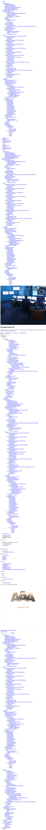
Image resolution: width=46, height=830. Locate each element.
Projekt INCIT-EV (10, 253)
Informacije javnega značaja (12, 362)
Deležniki (11, 352)
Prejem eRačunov (12, 348)
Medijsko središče (6, 138)
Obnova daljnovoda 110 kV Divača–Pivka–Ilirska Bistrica (15, 48)
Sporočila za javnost (10, 809)
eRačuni (6, 805)
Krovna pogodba (12, 91)
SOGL (10, 131)
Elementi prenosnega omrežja (10, 6)
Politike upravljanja (12, 346)
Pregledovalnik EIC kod (11, 265)
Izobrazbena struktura (13, 357)
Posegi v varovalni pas (9, 24)
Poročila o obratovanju (11, 267)
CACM (10, 133)
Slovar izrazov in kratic (9, 816)
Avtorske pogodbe (12, 796)
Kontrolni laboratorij (8, 263)
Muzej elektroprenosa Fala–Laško (11, 8)
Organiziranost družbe (13, 342)
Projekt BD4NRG (10, 254)
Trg (10, 127)
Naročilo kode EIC (8, 264)
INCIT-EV (5, 558)
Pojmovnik (7, 122)
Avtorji (6, 631)
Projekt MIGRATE (10, 261)
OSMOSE (4, 557)
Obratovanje (5, 79)
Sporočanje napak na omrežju (10, 28)
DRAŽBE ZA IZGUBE (13, 96)
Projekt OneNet (10, 252)
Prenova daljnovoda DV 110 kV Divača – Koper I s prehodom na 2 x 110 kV (18, 70)
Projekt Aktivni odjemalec (11, 259)
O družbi (4, 137)
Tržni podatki (7, 123)
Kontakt (8, 803)
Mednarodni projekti (8, 248)
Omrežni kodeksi (10, 126)
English (4, 142)
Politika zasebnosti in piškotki (5, 630)
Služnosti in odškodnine (9, 23)
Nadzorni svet (11, 343)
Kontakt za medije (8, 819)
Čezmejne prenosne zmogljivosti (10, 82)
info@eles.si (6, 545)
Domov (4, 1)
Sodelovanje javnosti (11, 59)
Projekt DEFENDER (11, 255)
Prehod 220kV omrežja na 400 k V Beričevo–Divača (14, 55)
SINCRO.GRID (10, 249)
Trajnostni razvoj (10, 351)
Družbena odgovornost (13, 354)
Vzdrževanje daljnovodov (11, 34)
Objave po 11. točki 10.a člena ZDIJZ (16, 364)
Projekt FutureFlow (10, 260)
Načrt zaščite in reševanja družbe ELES (7, 564)
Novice (8, 810)
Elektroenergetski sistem (9, 4)
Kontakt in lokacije (8, 802)
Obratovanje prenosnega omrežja (11, 80)
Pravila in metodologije (11, 130)
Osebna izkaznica (12, 341)
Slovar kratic (9, 818)
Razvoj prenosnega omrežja (10, 12)
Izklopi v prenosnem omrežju (12, 268)
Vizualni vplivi (9, 22)
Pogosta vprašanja (8, 30)
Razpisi (8, 394)
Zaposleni (9, 356)
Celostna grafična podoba (9, 812)
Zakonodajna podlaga (11, 88)
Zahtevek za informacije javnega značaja (14, 799)
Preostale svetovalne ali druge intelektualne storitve (18, 797)
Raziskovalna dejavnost (9, 806)
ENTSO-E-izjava (6, 533)
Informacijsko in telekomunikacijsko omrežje (13, 7)
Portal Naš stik (7, 815)
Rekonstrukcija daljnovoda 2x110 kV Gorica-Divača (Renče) (16, 36)
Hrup (8, 21)
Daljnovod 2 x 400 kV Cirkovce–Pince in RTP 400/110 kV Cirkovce (17, 62)
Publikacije (7, 814)
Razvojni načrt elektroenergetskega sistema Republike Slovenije (14, 569)
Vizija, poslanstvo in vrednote (12, 349)
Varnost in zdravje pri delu (14, 358)
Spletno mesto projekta (7, 582)
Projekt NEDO (10, 250)
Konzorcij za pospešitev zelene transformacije (17, 355)
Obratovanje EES (12, 129)
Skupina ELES (10, 350)
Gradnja (6, 18)
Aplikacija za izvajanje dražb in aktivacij (16, 92)
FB (3, 573)
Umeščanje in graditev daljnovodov (13, 31)
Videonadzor (13, 630)
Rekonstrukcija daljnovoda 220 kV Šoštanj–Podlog (14, 44)
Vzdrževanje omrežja (8, 27)
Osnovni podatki (10, 340)
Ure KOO (9, 269)
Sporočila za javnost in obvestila (10, 808)
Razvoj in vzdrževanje (7, 11)
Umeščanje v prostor (8, 17)
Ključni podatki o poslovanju (14, 344)
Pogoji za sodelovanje (11, 89)
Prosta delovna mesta (8, 821)
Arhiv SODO (9, 800)
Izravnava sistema (10, 86)
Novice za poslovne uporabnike (10, 97)
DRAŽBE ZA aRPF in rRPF (14, 95)
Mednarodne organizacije (13, 360)
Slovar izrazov (9, 817)
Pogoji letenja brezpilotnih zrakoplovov (12, 9)
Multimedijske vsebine (9, 813)
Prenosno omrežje (6, 3)
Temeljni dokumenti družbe (14, 347)
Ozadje (8, 67)
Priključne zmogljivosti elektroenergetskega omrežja (16, 13)
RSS (8, 246)
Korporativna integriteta (13, 345)
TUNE (6, 78)
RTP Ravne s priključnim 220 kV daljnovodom (13, 52)
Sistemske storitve (8, 84)
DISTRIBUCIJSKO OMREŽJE (8, 10)
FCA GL (11, 132)
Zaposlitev (4, 139)
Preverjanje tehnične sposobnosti (15, 90)
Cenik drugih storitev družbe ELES (6, 566)
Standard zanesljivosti (11, 15)
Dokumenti (7, 270)
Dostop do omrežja (12, 128)
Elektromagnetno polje (11, 20)
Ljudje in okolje (8, 19)
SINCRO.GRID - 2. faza (11, 69)
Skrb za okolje (12, 353)
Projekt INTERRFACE (11, 258)
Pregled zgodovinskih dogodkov (13, 361)
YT (3, 574)
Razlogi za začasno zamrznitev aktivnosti (14, 57)
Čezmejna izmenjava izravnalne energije (16, 87)
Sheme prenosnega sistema (12, 14)
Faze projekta (9, 39)
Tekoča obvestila (10, 85)
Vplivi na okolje (10, 58)
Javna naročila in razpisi (7, 140)
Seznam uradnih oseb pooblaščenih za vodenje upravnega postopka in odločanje (21, 801)
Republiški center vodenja (9, 247)
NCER (10, 135)
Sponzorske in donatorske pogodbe (18, 365)
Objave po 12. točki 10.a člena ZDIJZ (16, 363)
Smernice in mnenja (10, 25)
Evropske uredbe (8, 124)
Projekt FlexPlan (10, 257)
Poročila (6, 266)
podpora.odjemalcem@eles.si (9, 551)
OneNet (4, 559)
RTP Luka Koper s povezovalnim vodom (12, 74)
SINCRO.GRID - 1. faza (11, 68)
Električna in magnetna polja (12, 32)
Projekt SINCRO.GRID (9, 66)
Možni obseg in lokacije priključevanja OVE (7, 568)
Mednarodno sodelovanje (11, 359)
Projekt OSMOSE (10, 251)
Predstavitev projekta (11, 37)
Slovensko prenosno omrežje (10, 5)
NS (3, 575)
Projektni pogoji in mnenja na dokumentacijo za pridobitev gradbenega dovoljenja (21, 26)
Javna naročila (9, 392)
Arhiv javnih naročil (10, 393)
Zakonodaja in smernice (9, 29)
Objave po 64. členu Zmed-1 (12, 798)
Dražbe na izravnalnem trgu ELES (13, 93)
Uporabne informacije (6, 141)
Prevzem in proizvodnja (9, 81)
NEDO (4, 556)
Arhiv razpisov (9, 395)
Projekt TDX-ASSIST (11, 256)
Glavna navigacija (6, 398)
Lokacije (8, 804)
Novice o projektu (10, 60)
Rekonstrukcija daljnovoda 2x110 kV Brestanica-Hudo (14, 40)
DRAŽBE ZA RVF (12, 94)
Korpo (4, 338)
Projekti (4, 35)
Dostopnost (2, 631)
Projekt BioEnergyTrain (11, 262)
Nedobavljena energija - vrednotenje (13, 16)
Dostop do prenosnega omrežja (10, 83)
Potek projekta (9, 38)
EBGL (10, 134)
